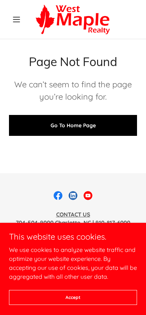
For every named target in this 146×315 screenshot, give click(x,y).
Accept (73, 297)
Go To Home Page (73, 125)
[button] (18, 19)
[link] (72, 19)
